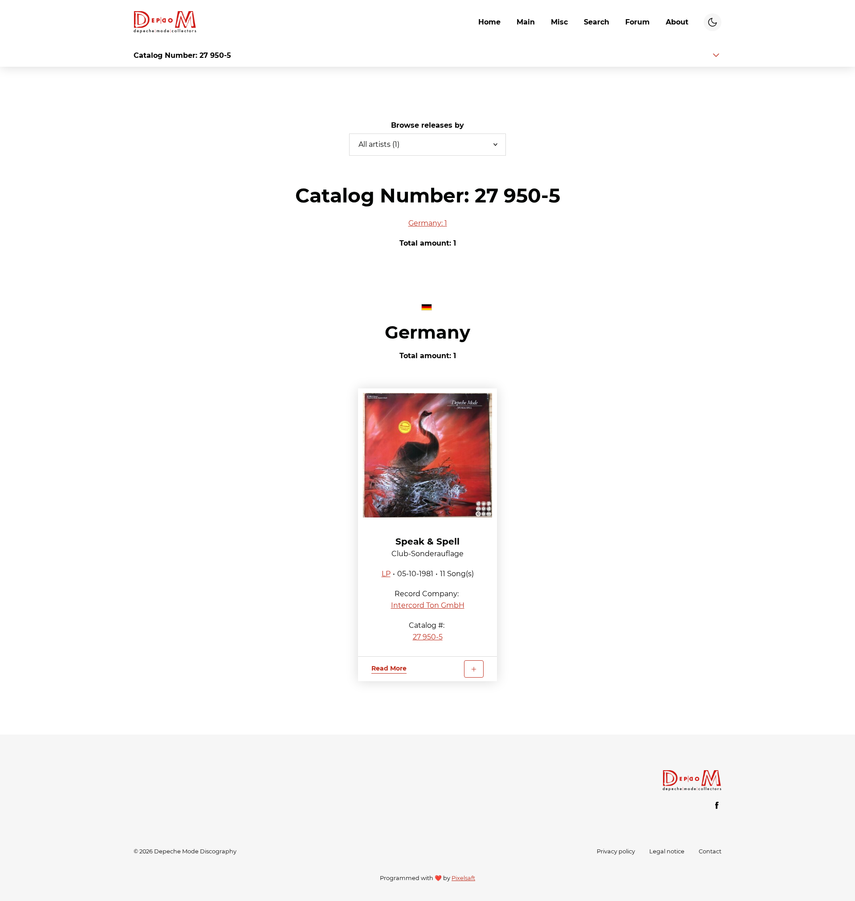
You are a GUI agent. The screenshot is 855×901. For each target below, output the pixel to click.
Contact (710, 851)
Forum (637, 22)
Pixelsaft (463, 878)
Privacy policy (616, 851)
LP (386, 574)
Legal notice (666, 851)
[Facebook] (716, 805)
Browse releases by (427, 125)
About (677, 22)
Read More (389, 668)
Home (489, 22)
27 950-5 (428, 637)
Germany (427, 332)
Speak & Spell (427, 541)
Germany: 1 (427, 223)
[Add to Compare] (474, 669)
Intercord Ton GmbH (427, 605)
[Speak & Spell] (427, 455)
